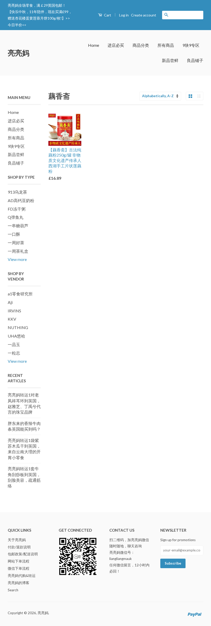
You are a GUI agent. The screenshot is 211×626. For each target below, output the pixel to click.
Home (93, 45)
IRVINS (14, 310)
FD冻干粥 (16, 208)
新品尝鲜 (170, 60)
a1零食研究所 (20, 293)
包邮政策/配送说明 (23, 554)
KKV (12, 318)
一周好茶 (16, 242)
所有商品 (165, 45)
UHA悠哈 (16, 335)
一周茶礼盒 (18, 251)
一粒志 (14, 352)
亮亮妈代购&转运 (22, 576)
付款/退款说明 (19, 547)
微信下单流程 (18, 568)
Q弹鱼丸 (15, 217)
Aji (10, 302)
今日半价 (15, 25)
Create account (143, 15)
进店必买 (116, 45)
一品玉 (14, 344)
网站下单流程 (18, 561)
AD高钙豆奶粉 (21, 200)
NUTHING (18, 327)
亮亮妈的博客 (18, 583)
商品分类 (141, 45)
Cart (107, 15)
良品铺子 (195, 60)
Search (13, 590)
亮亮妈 (18, 52)
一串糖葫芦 (18, 225)
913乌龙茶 (17, 191)
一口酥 (14, 234)
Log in (124, 15)
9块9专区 (190, 45)
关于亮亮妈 (17, 540)
